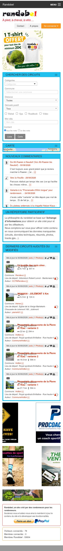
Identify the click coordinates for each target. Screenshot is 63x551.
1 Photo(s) (38, 257)
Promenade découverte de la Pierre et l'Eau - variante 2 (36, 354)
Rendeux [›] (21, 275)
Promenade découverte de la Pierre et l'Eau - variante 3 (36, 326)
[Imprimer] (54, 257)
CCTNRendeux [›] (20, 281)
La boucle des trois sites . (31, 265)
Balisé (11, 113)
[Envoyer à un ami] (8, 261)
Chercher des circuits (23, 74)
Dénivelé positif (12, 105)
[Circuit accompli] (48, 257)
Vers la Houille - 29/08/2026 (23, 177)
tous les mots (11, 130)
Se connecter (50, 25)
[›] (35, 171)
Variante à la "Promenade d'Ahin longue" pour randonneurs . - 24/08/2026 (31, 191)
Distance (9, 96)
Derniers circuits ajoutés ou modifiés (28, 248)
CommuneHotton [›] (20, 340)
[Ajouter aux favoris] (46, 257)
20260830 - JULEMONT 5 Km (32, 293)
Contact (20, 25)
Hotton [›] (19, 334)
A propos (34, 25)
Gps (21, 113)
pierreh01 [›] (17, 312)
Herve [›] (19, 303)
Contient (8, 126)
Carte (10, 145)
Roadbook (32, 113)
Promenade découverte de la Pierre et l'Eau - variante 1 (36, 383)
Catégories (10, 82)
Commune (9, 88)
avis (31, 257)
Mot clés (9, 118)
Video (45, 113)
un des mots (25, 130)
